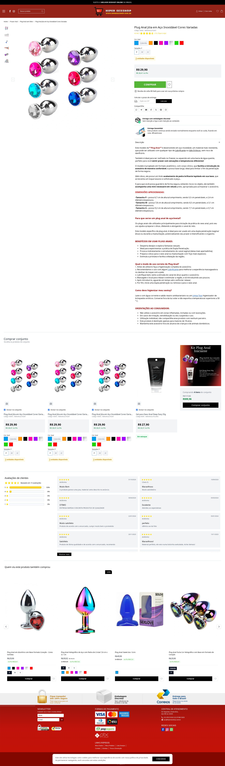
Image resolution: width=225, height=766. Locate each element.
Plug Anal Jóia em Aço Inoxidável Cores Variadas (51, 22)
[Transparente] (27, 668)
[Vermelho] (31, 668)
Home (6, 22)
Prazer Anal (14, 22)
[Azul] (9, 668)
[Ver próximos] (218, 627)
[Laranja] (67, 672)
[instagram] (13, 11)
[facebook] (10, 11)
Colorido (143, 43)
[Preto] (13, 668)
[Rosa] (18, 668)
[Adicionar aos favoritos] (53, 678)
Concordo (161, 759)
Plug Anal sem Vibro (26, 22)
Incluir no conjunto (14, 410)
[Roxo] (22, 668)
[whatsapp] (171, 729)
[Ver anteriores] (6, 627)
